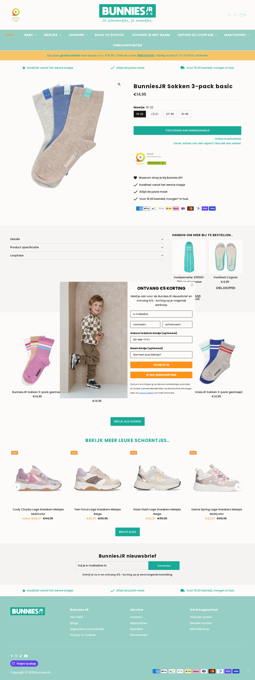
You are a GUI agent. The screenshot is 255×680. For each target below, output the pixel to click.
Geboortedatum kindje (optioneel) (153, 333)
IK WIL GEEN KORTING (161, 375)
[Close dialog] (192, 285)
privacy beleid (146, 392)
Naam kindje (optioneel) (146, 348)
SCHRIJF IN (161, 365)
